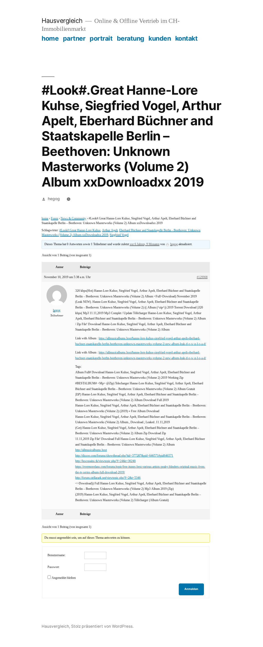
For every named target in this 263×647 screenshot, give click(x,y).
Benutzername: (56, 555)
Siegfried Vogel (119, 235)
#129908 (202, 277)
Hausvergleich (62, 20)
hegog (54, 198)
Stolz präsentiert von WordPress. (102, 626)
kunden (159, 38)
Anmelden (191, 589)
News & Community (73, 218)
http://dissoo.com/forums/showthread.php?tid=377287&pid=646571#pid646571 (124, 456)
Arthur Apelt (110, 230)
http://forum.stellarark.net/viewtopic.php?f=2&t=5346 (107, 478)
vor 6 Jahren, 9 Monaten (144, 244)
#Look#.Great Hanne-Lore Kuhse (79, 230)
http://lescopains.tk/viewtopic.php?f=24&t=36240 (105, 461)
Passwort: (54, 567)
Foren (54, 218)
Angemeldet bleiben (64, 578)
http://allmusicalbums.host (91, 450)
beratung (130, 38)
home (50, 38)
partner (74, 38)
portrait (101, 38)
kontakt (186, 38)
